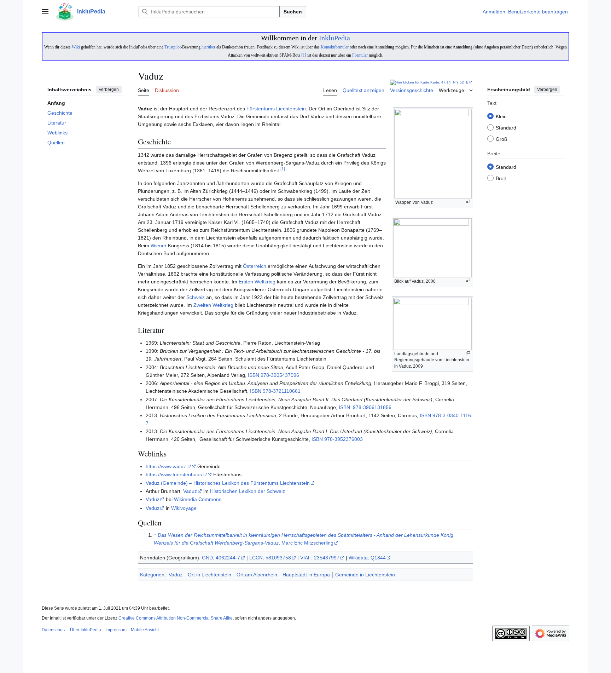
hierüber (208, 47)
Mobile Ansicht (145, 629)
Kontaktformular (335, 47)
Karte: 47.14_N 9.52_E (449, 82)
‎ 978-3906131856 (371, 407)
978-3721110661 (282, 391)
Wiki (76, 47)
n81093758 (278, 557)
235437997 (326, 557)
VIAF (305, 557)
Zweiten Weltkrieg (213, 305)
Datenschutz (54, 629)
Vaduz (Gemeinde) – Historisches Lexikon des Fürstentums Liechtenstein (228, 483)
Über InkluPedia (85, 629)
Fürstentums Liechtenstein (276, 108)
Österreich (254, 266)
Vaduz (190, 491)
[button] (45, 11)
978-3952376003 (343, 439)
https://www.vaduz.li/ (168, 466)
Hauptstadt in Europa (306, 574)
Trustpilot (172, 47)
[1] (303, 55)
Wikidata (358, 557)
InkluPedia (334, 38)
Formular (360, 55)
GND (207, 557)
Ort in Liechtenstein (209, 574)
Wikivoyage (184, 508)
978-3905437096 (280, 375)
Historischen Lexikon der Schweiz (247, 491)
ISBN (253, 375)
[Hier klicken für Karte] (409, 82)
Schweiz (195, 297)
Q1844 (378, 557)
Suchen (293, 12)
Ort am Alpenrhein (257, 574)
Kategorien (152, 574)
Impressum (116, 629)
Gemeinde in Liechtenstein (365, 574)
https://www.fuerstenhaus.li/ (176, 474)
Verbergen (109, 89)
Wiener (159, 245)
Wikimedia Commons (197, 499)
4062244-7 (228, 557)
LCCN (256, 557)
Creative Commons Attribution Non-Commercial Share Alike (175, 618)
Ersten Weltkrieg (257, 281)
